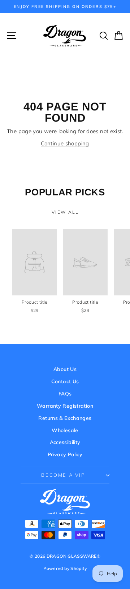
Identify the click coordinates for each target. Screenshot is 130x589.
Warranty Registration (65, 406)
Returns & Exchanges (64, 418)
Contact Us (65, 381)
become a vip (63, 475)
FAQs (65, 393)
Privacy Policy (65, 454)
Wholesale (65, 430)
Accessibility (65, 442)
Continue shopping (65, 143)
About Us (65, 369)
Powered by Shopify (65, 568)
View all (65, 212)
